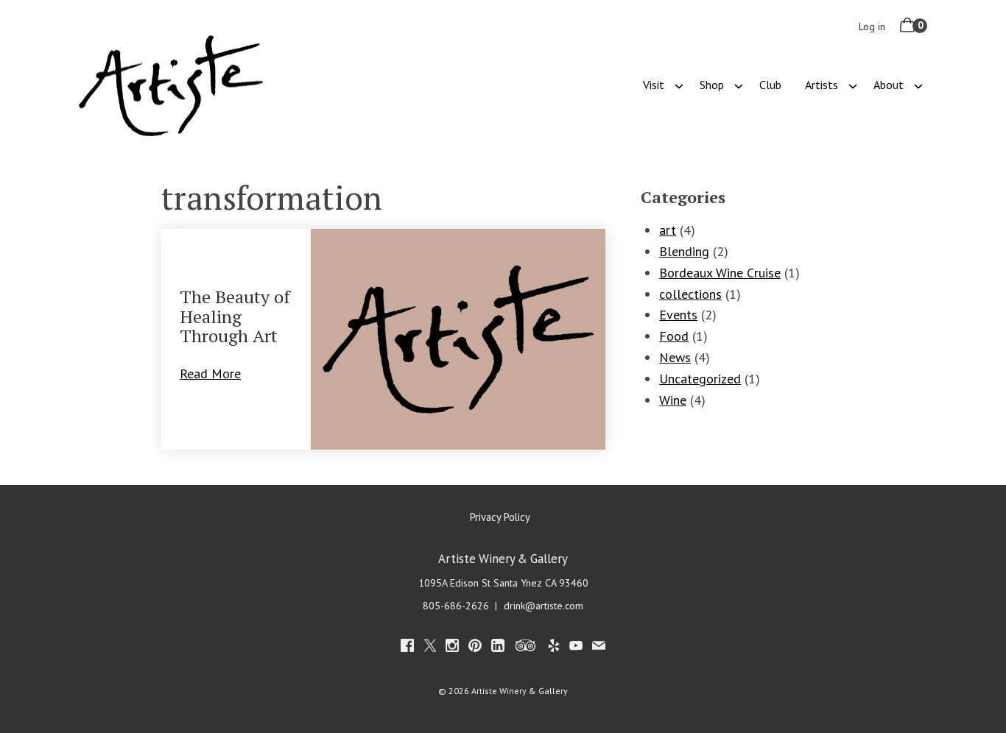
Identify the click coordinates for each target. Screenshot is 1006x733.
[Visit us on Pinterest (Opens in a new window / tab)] (475, 648)
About (888, 84)
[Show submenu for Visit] (679, 85)
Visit (653, 84)
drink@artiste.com (543, 605)
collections (690, 294)
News (675, 357)
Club (770, 84)
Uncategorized (700, 378)
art (667, 230)
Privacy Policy (500, 517)
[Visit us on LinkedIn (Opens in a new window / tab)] (497, 648)
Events (678, 314)
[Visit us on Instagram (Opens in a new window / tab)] (452, 648)
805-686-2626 (456, 605)
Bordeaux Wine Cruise (720, 272)
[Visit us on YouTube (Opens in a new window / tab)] (576, 648)
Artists (821, 84)
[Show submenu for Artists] (853, 85)
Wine (672, 400)
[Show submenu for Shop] (739, 85)
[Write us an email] (598, 648)
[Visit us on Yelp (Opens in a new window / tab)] (553, 648)
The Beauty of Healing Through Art (235, 316)
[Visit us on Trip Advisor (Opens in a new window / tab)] (526, 648)
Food (674, 335)
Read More (219, 373)
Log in (872, 26)
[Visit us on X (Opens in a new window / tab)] (430, 648)
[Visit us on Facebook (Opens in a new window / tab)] (407, 648)
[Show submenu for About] (918, 85)
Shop (712, 84)
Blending (684, 251)
